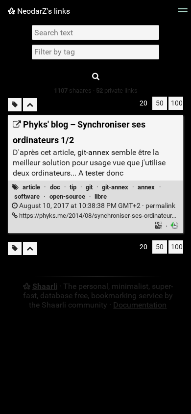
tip (73, 187)
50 (160, 103)
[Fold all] (30, 104)
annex (146, 187)
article (31, 187)
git (89, 187)
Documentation (140, 305)
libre (101, 196)
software (27, 196)
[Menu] (182, 13)
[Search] (95, 77)
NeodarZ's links (42, 11)
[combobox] (95, 52)
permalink (96, 206)
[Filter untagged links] (15, 104)
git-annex (93, 152)
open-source (67, 196)
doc (55, 187)
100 (177, 103)
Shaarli (44, 286)
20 (143, 103)
